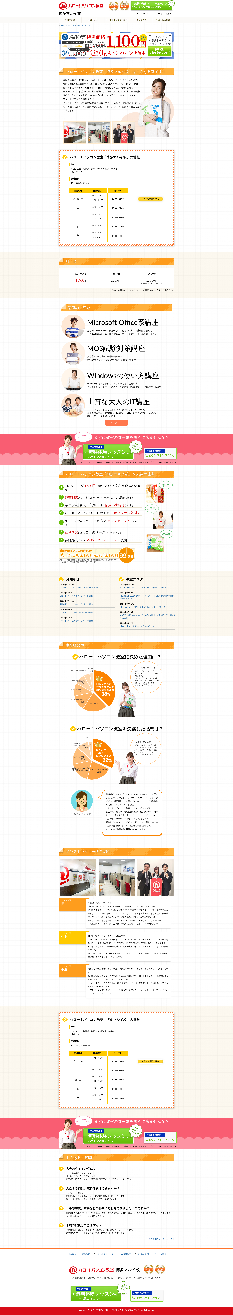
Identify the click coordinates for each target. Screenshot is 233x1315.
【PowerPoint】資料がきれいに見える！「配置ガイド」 (144, 607)
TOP (76, 25)
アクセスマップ (146, 14)
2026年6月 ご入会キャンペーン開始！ (77, 612)
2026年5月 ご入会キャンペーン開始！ (77, 621)
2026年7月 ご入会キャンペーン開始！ (77, 604)
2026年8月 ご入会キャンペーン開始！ (77, 596)
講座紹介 (86, 1254)
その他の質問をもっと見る (162, 1239)
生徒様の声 (126, 1254)
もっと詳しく (117, 423)
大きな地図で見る (151, 199)
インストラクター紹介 (105, 1254)
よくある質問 (143, 1254)
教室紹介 (72, 1254)
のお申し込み (151, 5)
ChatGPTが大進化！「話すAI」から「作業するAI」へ (143, 588)
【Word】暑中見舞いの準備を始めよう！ (138, 626)
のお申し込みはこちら (108, 452)
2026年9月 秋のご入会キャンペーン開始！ (79, 588)
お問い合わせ (166, 14)
